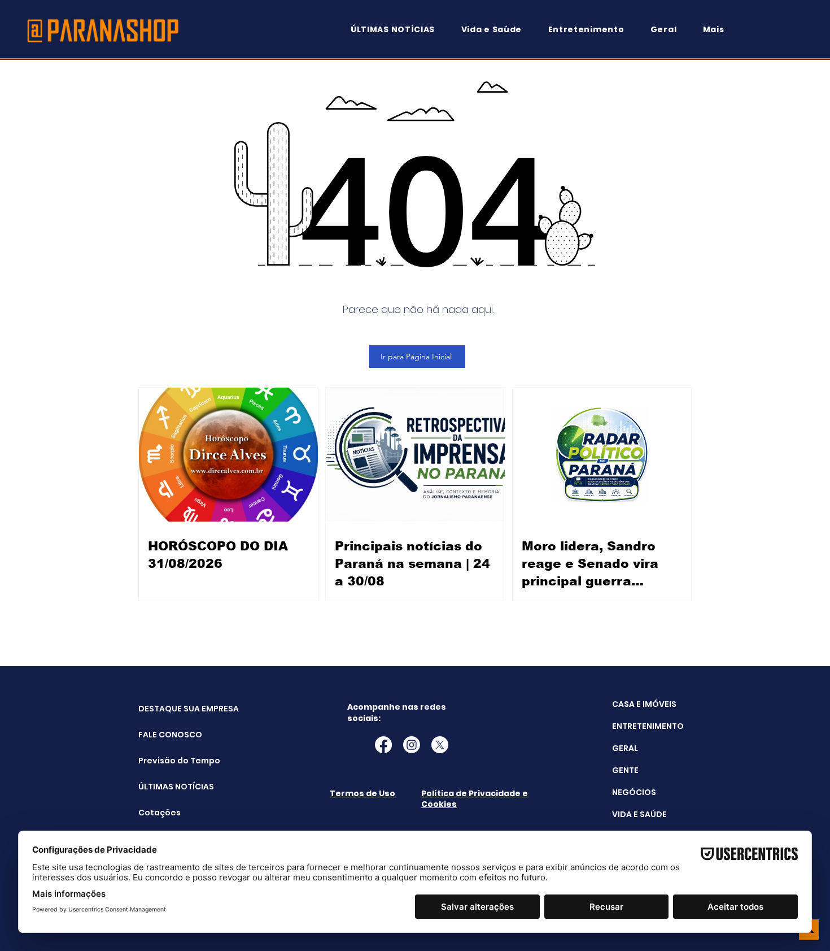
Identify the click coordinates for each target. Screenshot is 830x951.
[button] (718, 29)
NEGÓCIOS (634, 792)
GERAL (625, 748)
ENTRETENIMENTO (648, 726)
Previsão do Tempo (166, 760)
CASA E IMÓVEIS (644, 704)
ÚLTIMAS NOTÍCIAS (166, 786)
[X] (439, 744)
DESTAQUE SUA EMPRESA (166, 708)
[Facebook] (383, 744)
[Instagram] (411, 744)
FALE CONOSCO (166, 734)
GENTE (625, 770)
